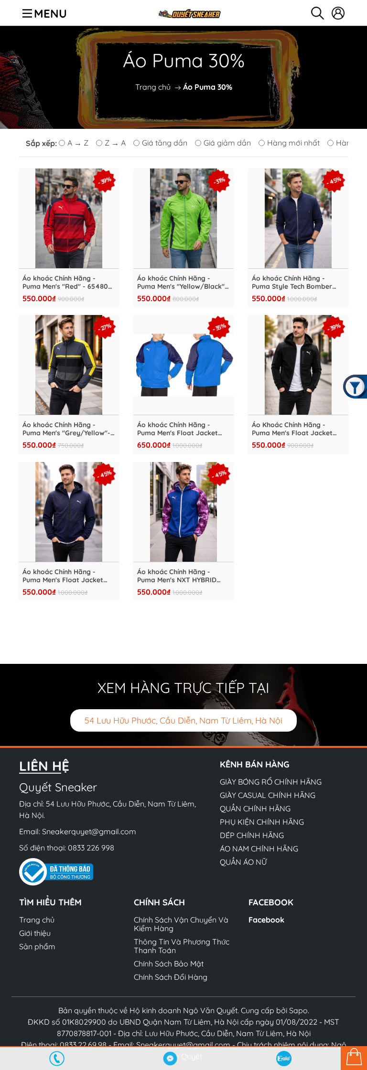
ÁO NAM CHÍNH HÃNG (259, 848)
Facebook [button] (270, 902)
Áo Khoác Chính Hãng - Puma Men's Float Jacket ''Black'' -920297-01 (292, 429)
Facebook (266, 919)
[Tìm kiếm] (317, 13)
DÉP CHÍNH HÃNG (252, 835)
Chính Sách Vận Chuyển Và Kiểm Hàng (181, 924)
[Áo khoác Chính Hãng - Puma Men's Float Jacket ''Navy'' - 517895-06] (69, 512)
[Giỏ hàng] (354, 1058)
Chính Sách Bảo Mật (169, 963)
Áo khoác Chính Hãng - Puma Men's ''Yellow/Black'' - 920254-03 (183, 282)
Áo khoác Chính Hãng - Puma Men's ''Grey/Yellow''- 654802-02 (66, 429)
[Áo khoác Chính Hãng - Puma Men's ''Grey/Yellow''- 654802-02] (69, 365)
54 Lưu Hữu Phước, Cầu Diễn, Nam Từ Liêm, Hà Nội (183, 720)
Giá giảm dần (227, 142)
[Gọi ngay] (57, 1058)
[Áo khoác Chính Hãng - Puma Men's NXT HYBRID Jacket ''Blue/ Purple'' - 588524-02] (183, 512)
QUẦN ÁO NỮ (243, 862)
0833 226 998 (91, 847)
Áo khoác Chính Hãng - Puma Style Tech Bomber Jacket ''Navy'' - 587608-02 (295, 282)
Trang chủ (153, 87)
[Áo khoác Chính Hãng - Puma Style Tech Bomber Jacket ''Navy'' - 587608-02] (298, 218)
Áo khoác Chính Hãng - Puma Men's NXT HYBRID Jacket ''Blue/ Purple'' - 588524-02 (176, 576)
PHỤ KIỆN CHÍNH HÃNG (262, 822)
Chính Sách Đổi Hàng (170, 977)
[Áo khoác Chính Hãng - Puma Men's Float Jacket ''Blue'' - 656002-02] (183, 365)
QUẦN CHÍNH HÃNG (255, 808)
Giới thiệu (35, 933)
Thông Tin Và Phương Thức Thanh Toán (181, 946)
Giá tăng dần (164, 142)
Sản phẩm (37, 946)
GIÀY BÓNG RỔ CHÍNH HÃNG (271, 782)
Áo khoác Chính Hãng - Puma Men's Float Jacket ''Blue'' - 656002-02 (177, 429)
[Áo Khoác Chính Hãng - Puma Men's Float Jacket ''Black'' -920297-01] (298, 365)
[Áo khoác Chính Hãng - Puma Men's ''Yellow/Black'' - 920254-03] (183, 218)
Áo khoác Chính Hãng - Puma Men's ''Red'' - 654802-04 (68, 282)
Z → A (115, 142)
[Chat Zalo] (284, 1058)
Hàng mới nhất (293, 142)
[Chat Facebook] (170, 1058)
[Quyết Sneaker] (189, 13)
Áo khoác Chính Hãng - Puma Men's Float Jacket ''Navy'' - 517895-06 (62, 576)
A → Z (77, 142)
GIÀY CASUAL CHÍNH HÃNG (267, 795)
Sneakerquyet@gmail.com (89, 831)
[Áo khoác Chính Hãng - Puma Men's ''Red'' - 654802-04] (69, 218)
